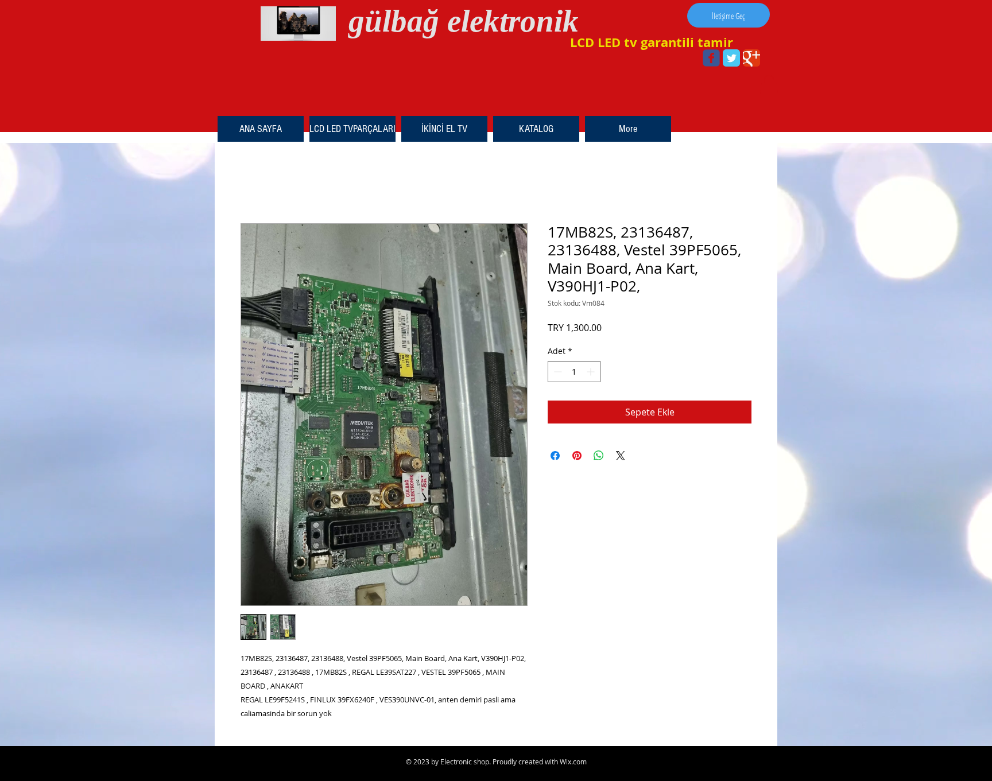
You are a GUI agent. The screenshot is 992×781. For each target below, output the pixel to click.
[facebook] (711, 58)
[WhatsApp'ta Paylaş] (599, 456)
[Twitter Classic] (731, 58)
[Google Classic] (751, 58)
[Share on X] (620, 456)
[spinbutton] (574, 372)
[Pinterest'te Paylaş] (577, 456)
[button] (769, 87)
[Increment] (591, 372)
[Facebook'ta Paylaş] (555, 456)
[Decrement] (556, 372)
